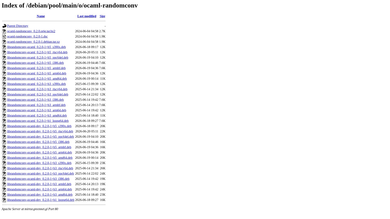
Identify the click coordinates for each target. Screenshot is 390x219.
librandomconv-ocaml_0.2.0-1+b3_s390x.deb (36, 84)
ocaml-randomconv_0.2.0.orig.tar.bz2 (31, 31)
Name (41, 16)
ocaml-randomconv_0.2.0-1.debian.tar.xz (33, 41)
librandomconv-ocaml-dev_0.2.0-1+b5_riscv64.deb (40, 131)
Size (102, 16)
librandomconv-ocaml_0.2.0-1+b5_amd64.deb (37, 78)
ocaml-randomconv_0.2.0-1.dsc (27, 36)
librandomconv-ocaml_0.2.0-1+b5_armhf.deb (36, 68)
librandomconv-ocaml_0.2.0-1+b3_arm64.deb (36, 110)
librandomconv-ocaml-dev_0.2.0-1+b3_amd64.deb (40, 194)
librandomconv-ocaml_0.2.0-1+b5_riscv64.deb (37, 52)
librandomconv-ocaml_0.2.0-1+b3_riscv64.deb (37, 89)
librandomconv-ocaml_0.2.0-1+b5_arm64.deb (36, 73)
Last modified (86, 16)
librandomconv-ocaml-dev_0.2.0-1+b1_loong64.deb (40, 200)
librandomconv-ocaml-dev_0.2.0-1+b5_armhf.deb (39, 147)
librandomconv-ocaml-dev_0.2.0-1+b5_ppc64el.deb (40, 136)
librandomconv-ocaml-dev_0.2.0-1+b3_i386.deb (38, 178)
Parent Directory (17, 26)
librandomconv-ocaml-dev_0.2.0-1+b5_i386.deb (38, 142)
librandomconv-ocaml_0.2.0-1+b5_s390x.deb (36, 47)
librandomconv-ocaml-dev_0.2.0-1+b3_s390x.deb (39, 163)
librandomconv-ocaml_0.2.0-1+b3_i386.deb (35, 99)
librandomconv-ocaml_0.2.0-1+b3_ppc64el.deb (37, 94)
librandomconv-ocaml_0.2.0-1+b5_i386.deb (35, 62)
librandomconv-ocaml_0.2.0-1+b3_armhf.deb (36, 105)
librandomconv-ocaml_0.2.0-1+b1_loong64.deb (38, 120)
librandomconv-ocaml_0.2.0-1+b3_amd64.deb (37, 115)
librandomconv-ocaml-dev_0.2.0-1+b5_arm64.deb (39, 152)
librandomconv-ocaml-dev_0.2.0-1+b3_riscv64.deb (40, 168)
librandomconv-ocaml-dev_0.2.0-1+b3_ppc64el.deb (40, 173)
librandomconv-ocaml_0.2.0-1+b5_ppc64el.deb (37, 57)
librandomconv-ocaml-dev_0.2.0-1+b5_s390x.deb (39, 126)
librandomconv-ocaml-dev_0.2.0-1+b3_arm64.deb (39, 189)
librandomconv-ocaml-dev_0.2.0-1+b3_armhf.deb (39, 184)
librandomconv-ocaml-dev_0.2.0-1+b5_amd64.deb (40, 157)
